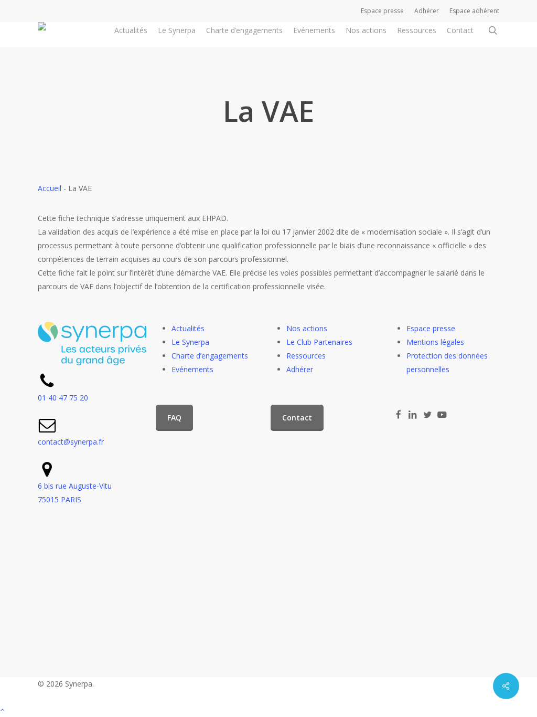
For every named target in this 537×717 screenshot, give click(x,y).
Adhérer (299, 369)
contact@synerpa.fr (71, 442)
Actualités (188, 328)
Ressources (306, 356)
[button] (174, 418)
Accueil (49, 188)
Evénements (192, 369)
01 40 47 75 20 (63, 398)
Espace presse (430, 328)
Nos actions (306, 328)
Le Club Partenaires (319, 342)
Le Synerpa (190, 342)
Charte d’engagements (209, 356)
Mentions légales (435, 342)
